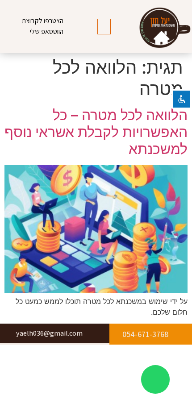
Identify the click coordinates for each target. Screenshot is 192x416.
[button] (104, 26)
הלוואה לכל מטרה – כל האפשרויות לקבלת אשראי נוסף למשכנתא (96, 132)
